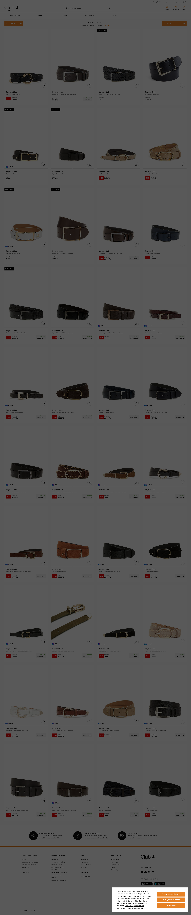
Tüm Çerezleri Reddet (171, 900)
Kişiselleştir (171, 905)
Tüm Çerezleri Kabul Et (171, 894)
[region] (150, 899)
